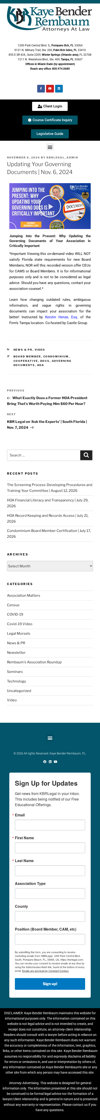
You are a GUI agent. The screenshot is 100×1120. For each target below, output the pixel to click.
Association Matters (23, 595)
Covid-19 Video (19, 624)
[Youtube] (50, 89)
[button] (50, 147)
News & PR (23, 349)
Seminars (15, 672)
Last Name (24, 861)
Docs (45, 361)
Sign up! (50, 984)
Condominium (56, 356)
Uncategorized (19, 691)
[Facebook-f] (41, 89)
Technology (16, 681)
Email (20, 815)
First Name (24, 838)
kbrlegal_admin (62, 157)
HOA (40, 365)
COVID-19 (15, 614)
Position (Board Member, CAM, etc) (45, 929)
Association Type (30, 883)
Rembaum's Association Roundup (34, 662)
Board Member (27, 356)
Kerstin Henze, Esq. (61, 317)
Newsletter (16, 653)
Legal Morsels (18, 633)
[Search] (86, 455)
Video (40, 349)
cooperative (25, 361)
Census (13, 605)
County (21, 906)
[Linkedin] (59, 89)
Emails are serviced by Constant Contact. (45, 971)
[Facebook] (44, 761)
